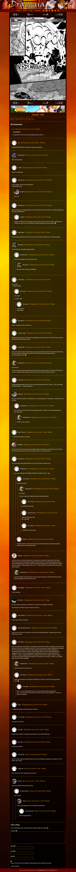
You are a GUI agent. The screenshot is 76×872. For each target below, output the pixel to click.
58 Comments (30, 118)
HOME (18, 10)
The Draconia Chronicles (22, 119)
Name (13, 846)
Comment (14, 831)
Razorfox (23, 118)
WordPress (48, 870)
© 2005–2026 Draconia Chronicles (28, 870)
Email (13, 851)
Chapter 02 (32, 119)
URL (13, 129)
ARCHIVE (37, 10)
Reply (38, 129)
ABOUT (25, 10)
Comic (13, 119)
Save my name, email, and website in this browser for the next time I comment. (31, 863)
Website (13, 856)
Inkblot (55, 870)
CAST (31, 10)
